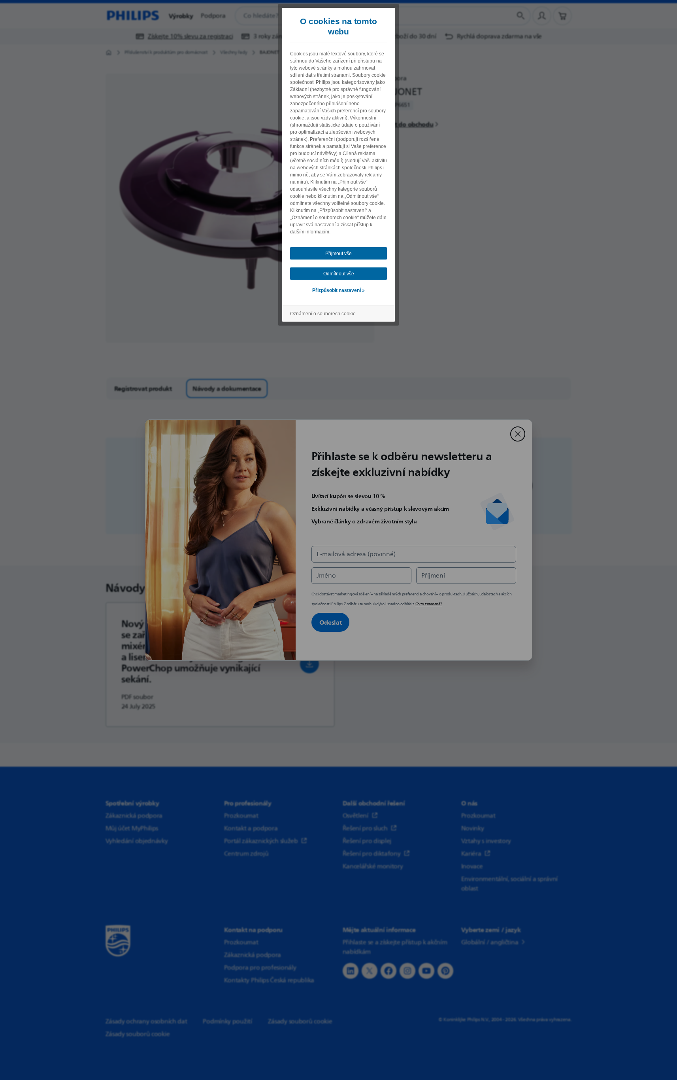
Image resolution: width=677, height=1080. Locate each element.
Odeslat (330, 622)
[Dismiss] (517, 434)
